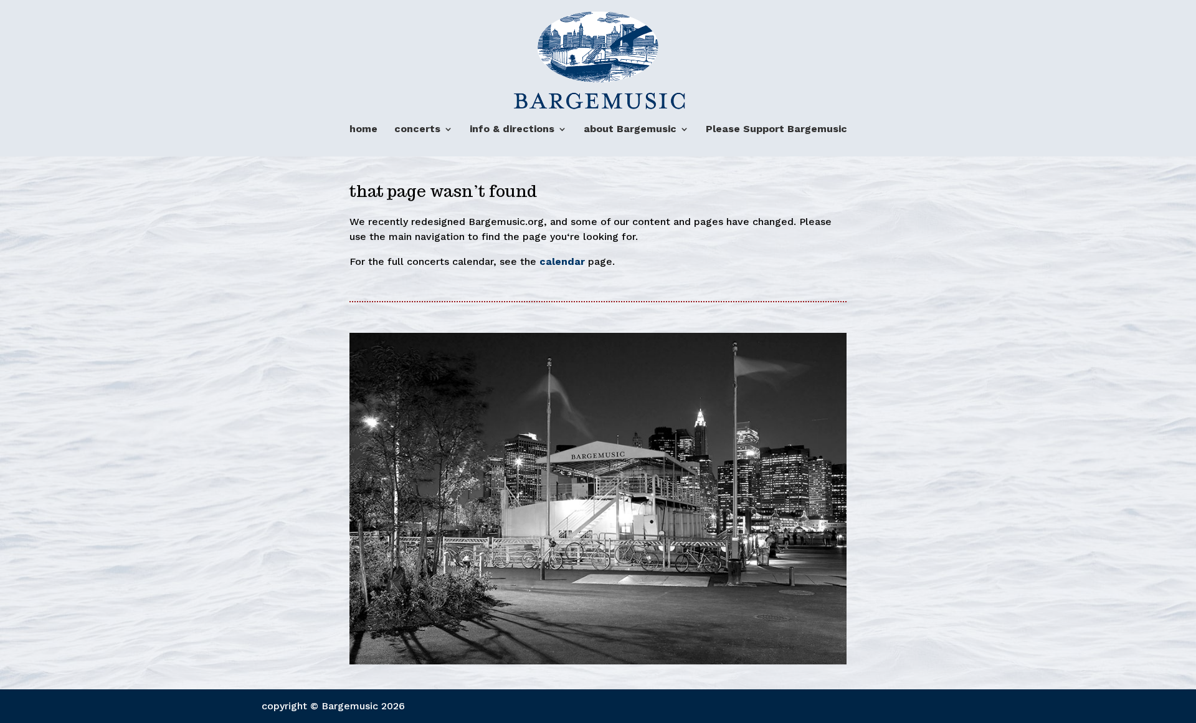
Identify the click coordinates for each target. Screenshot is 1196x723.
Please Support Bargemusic (776, 129)
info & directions (512, 129)
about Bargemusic (630, 129)
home (363, 129)
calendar (563, 261)
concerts (417, 129)
